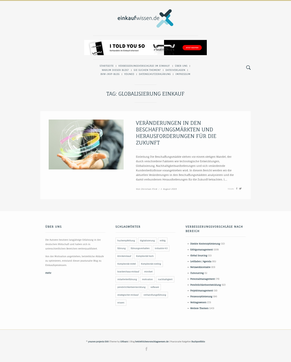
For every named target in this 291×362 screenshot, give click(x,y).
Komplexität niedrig (151, 264)
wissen (120, 302)
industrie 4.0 (161, 248)
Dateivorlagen (175, 70)
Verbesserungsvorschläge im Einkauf (144, 65)
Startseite (107, 65)
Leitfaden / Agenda (200, 261)
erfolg (163, 240)
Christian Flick (149, 189)
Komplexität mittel (126, 264)
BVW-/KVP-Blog (110, 74)
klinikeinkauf (124, 256)
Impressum (182, 74)
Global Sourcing (198, 255)
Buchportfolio (198, 341)
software (155, 287)
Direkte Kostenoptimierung (205, 243)
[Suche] (248, 68)
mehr (48, 272)
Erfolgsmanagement (201, 249)
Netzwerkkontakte (200, 267)
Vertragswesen (198, 302)
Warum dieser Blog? (115, 70)
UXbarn (124, 341)
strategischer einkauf (127, 295)
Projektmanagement (201, 290)
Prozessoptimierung (201, 296)
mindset (148, 271)
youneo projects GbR (98, 341)
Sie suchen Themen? (147, 70)
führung (121, 248)
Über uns (181, 65)
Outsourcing (197, 273)
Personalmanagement (202, 279)
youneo (129, 74)
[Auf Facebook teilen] (236, 188)
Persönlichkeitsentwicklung (205, 284)
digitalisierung (147, 240)
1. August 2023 (169, 189)
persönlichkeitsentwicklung (131, 287)
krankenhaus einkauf (128, 271)
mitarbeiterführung (127, 279)
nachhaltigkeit (165, 279)
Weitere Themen (199, 308)
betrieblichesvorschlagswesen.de (152, 341)
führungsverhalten (140, 248)
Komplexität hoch (145, 256)
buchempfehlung (126, 240)
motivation (147, 279)
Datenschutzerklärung (155, 74)
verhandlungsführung (154, 295)
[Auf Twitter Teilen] (240, 188)
